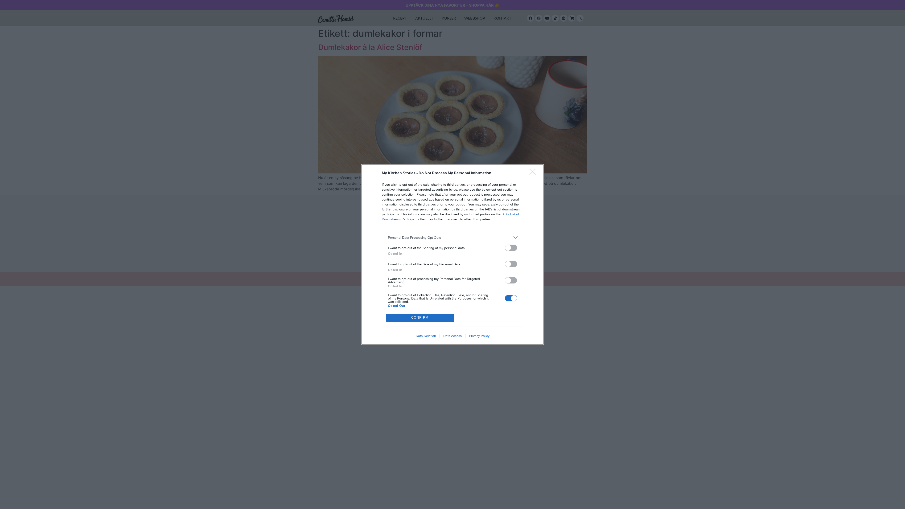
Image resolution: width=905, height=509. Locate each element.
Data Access (452, 336)
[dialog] (452, 254)
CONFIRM (420, 317)
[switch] (511, 248)
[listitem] (452, 237)
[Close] (534, 173)
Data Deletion (426, 336)
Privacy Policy (479, 336)
